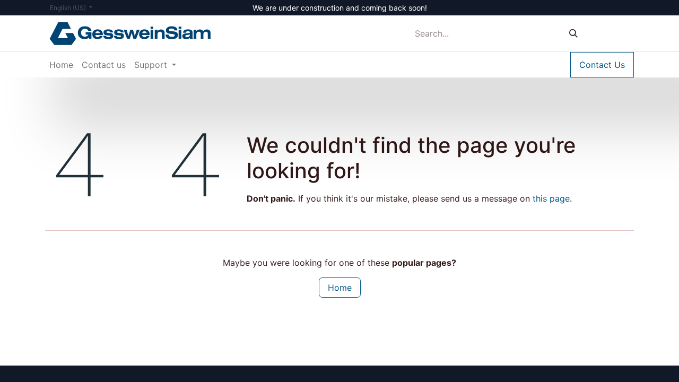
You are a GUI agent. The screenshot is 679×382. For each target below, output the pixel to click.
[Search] (573, 33)
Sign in (611, 33)
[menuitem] (61, 64)
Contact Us (602, 64)
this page (551, 198)
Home (340, 287)
